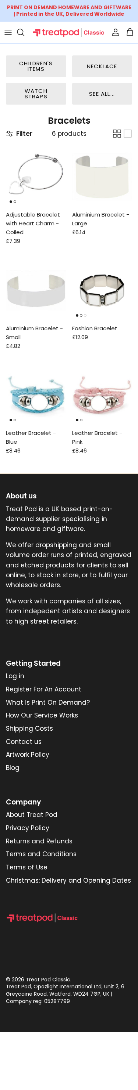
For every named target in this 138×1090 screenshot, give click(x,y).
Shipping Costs (29, 728)
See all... (102, 94)
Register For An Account (43, 689)
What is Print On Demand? (48, 702)
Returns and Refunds (39, 841)
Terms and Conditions (41, 854)
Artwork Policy (27, 754)
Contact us (24, 741)
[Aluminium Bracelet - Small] (36, 290)
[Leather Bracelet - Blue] (36, 395)
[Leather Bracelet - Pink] (102, 395)
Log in (15, 676)
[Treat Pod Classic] (69, 32)
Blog (13, 767)
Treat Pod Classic (48, 979)
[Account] (114, 32)
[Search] (24, 32)
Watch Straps (36, 93)
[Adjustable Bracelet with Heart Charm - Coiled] (36, 177)
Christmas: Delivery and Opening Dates (68, 880)
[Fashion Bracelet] (102, 290)
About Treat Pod (31, 814)
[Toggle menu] (8, 32)
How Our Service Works (42, 715)
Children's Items (36, 66)
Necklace (102, 66)
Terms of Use (26, 867)
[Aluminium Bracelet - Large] (102, 177)
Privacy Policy (27, 828)
